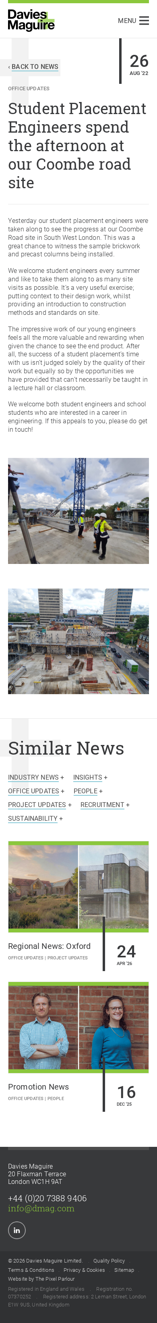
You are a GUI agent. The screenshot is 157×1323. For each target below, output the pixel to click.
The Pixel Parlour (55, 1279)
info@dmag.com (41, 1208)
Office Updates (29, 88)
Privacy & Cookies (84, 1270)
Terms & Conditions (31, 1270)
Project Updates (68, 958)
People (56, 1098)
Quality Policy (109, 1261)
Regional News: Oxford (49, 945)
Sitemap (124, 1270)
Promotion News (38, 1086)
